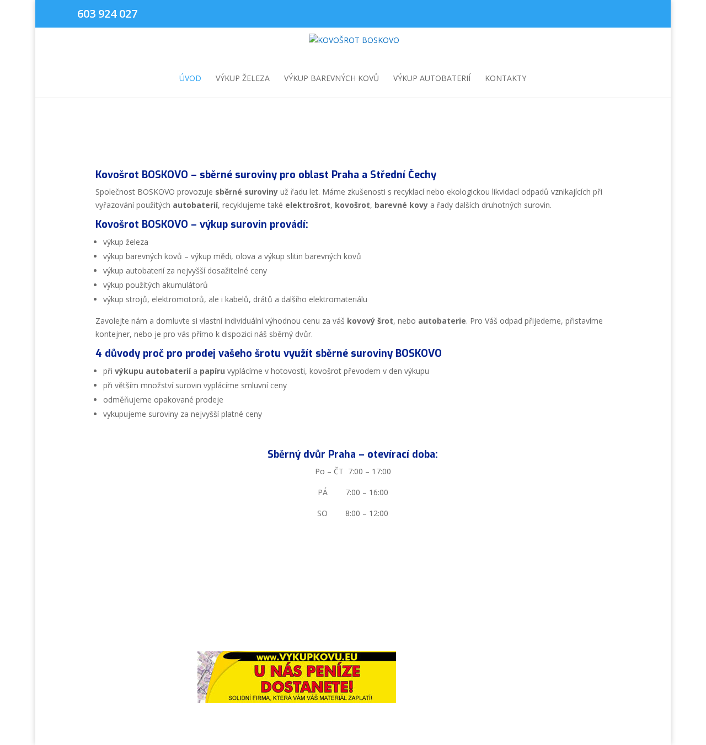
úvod (190, 78)
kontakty (505, 78)
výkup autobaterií (431, 78)
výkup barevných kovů (331, 78)
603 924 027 (107, 13)
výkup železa (243, 78)
